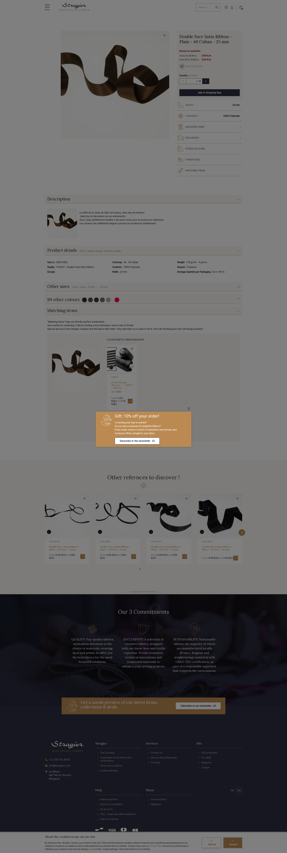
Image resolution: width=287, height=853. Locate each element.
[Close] (188, 408)
